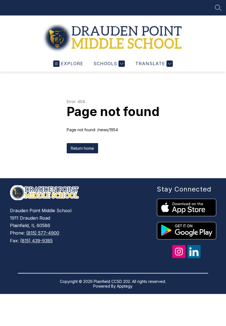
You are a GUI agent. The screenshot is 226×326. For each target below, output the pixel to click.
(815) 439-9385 (36, 240)
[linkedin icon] (194, 256)
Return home (82, 148)
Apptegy (125, 286)
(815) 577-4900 (42, 233)
